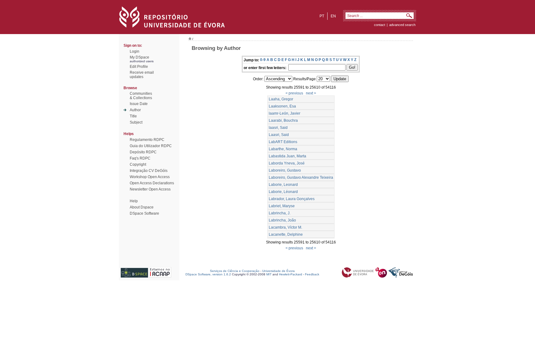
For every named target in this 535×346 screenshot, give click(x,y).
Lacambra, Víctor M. (285, 227)
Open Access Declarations (152, 183)
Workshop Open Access (150, 177)
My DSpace (139, 57)
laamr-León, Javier (284, 113)
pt (322, 16)
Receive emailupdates (142, 74)
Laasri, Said (279, 135)
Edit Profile (139, 66)
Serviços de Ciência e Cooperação (234, 271)
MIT (269, 274)
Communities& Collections (141, 95)
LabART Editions (283, 142)
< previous (294, 93)
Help (134, 201)
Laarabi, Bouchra (283, 120)
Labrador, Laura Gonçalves (292, 199)
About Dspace (142, 207)
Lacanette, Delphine (286, 234)
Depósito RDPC (143, 152)
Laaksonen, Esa (282, 106)
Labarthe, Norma (283, 149)
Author (135, 110)
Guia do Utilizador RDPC (151, 146)
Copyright (138, 164)
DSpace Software (144, 213)
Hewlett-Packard (290, 274)
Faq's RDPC (140, 158)
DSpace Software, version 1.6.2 (208, 274)
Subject (136, 122)
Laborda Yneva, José (287, 163)
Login (134, 51)
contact (379, 25)
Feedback (312, 274)
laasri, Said (278, 127)
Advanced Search (402, 25)
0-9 (263, 60)
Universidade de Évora (278, 271)
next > (311, 93)
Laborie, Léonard (283, 192)
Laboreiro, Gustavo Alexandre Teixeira (301, 177)
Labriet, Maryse (282, 206)
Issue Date (139, 104)
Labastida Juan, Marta (287, 156)
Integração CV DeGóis (148, 171)
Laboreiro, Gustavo (285, 170)
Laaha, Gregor (281, 99)
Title (133, 116)
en (333, 16)
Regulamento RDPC (147, 140)
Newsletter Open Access (150, 189)
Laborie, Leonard (283, 184)
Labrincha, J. (279, 213)
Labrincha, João (282, 220)
